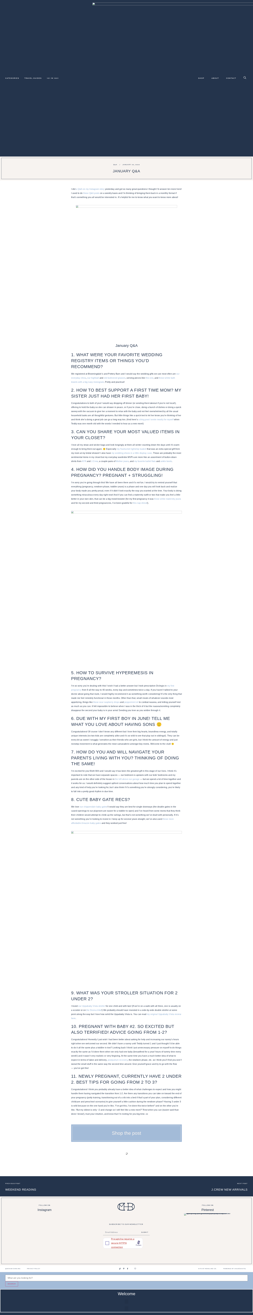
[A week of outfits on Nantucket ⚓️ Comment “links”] (44, 1219)
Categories (12, 78)
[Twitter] (131, 1268)
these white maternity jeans (167, 499)
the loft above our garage (127, 779)
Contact (231, 78)
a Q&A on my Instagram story (90, 189)
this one (149, 378)
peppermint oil (131, 702)
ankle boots (166, 461)
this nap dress (140, 503)
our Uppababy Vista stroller (91, 1006)
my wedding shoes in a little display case (132, 453)
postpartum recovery (118, 1060)
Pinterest (207, 1210)
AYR (84, 461)
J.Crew (94, 461)
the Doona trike (93, 1010)
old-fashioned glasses (114, 378)
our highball (93, 378)
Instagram (45, 1210)
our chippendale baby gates (93, 807)
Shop (201, 78)
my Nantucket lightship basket (131, 449)
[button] (126, 1301)
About (215, 78)
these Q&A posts (91, 193)
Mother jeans (122, 461)
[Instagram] (116, 1268)
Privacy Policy (33, 1268)
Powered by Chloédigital (234, 1268)
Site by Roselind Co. (207, 1268)
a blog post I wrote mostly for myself (156, 419)
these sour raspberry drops (106, 702)
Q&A (115, 164)
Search (12, 1284)
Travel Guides (33, 78)
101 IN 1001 (53, 78)
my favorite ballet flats (145, 461)
